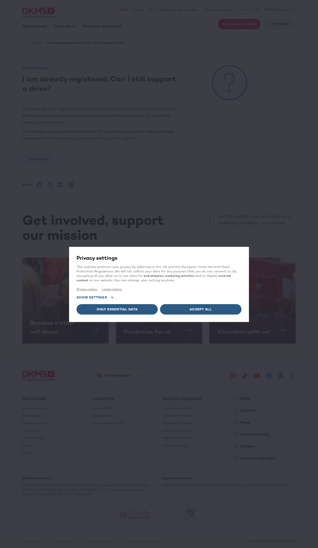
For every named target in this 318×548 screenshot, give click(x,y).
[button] (117, 309)
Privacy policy (87, 289)
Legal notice (112, 289)
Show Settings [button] (92, 297)
